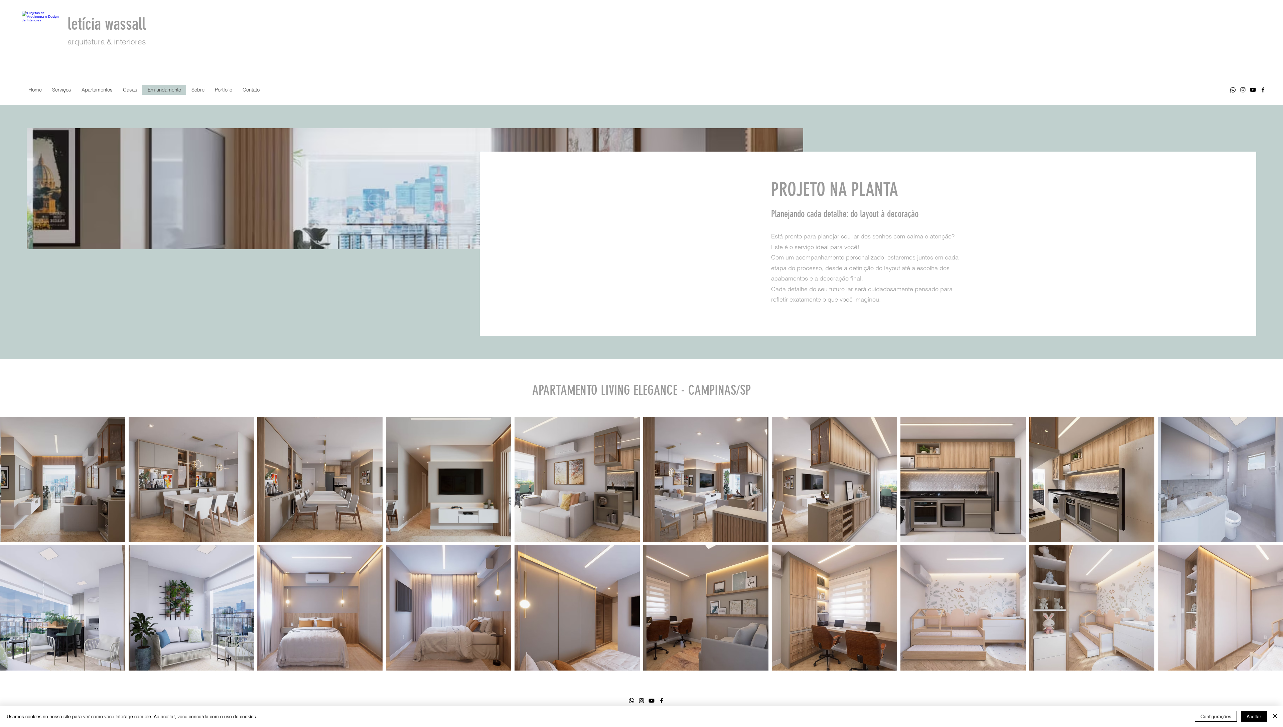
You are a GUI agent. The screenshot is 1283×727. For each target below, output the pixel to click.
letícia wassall (108, 24)
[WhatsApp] (631, 700)
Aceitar (1254, 716)
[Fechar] (1275, 716)
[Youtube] (1253, 89)
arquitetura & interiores (106, 41)
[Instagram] (1243, 89)
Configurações (1215, 716)
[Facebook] (1263, 89)
